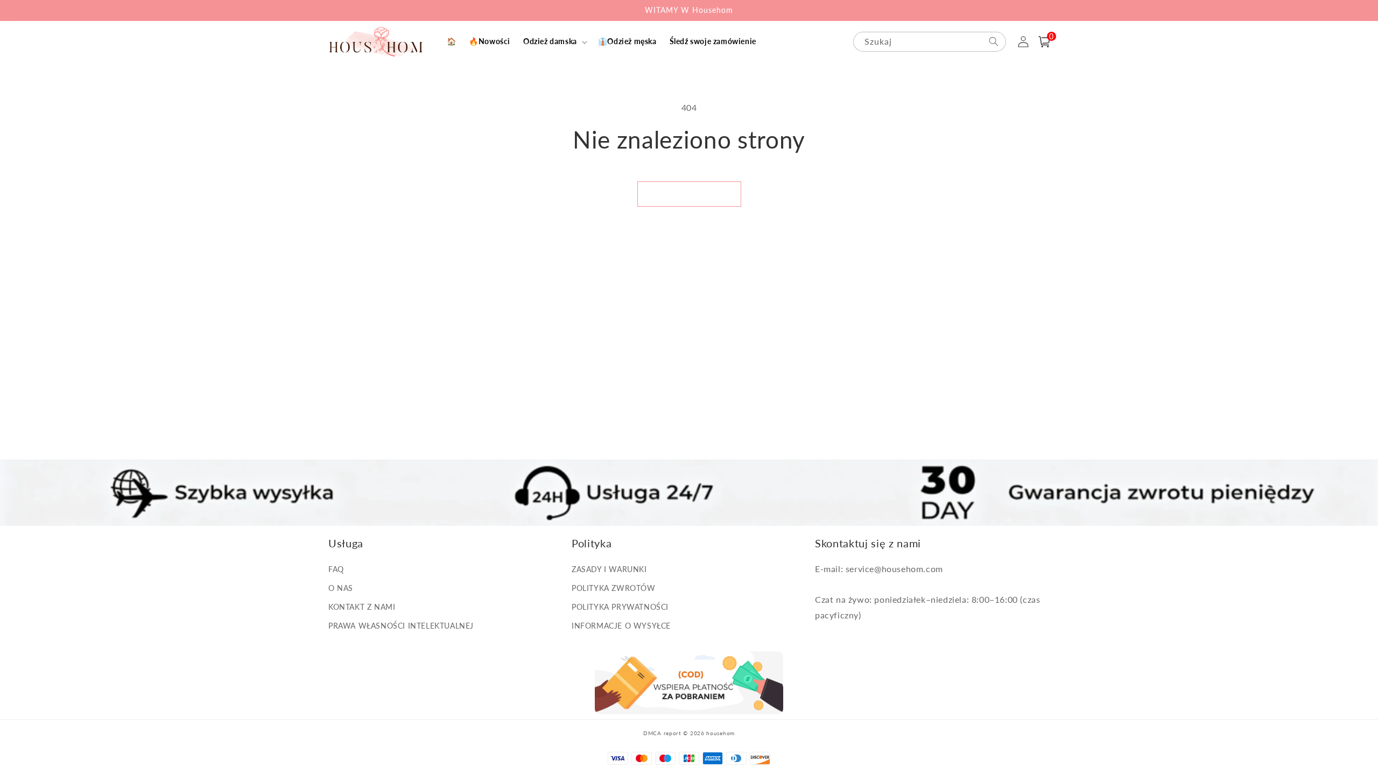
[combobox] (930, 41)
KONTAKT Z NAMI (361, 606)
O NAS (340, 588)
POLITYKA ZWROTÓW (614, 588)
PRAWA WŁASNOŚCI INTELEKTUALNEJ (401, 625)
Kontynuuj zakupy (689, 194)
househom (720, 733)
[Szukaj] (994, 41)
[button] (554, 41)
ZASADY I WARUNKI (609, 569)
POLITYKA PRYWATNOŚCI (620, 606)
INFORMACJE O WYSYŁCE (621, 625)
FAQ (336, 569)
